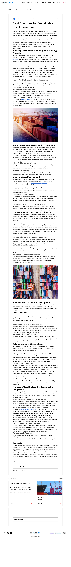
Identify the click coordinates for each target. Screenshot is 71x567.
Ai (20, 9)
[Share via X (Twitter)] (16, 466)
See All (61, 478)
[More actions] (57, 19)
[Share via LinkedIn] (20, 466)
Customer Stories (27, 9)
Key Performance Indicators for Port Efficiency (49, 498)
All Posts (10, 9)
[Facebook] (5, 533)
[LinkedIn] (11, 533)
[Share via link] (23, 466)
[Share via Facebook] (13, 466)
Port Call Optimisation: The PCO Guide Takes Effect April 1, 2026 (20, 484)
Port (16, 9)
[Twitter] (8, 533)
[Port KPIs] (49, 488)
